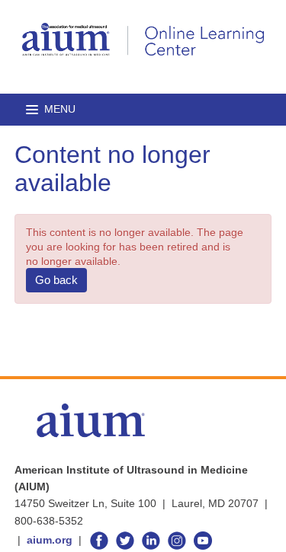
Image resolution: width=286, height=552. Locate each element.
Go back (56, 279)
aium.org (49, 540)
